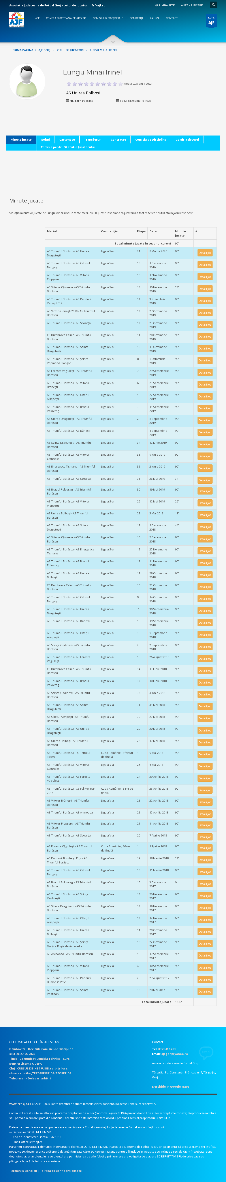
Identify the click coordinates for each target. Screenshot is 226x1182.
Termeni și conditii (23, 1171)
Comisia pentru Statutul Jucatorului (68, 147)
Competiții (136, 18)
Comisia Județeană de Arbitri (66, 18)
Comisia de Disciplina (150, 139)
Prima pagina (23, 50)
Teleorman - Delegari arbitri (30, 1078)
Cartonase (67, 139)
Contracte (118, 139)
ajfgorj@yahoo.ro (174, 1054)
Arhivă (155, 18)
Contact (172, 18)
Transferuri (93, 139)
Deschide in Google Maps (170, 1086)
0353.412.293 (166, 1049)
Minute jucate (21, 139)
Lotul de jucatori (70, 50)
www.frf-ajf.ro (20, 1104)
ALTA (211, 20)
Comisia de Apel (187, 139)
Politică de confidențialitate (61, 1171)
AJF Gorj (44, 50)
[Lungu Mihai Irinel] (27, 81)
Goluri (45, 139)
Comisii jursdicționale (108, 18)
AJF (37, 18)
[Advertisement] (197, 91)
